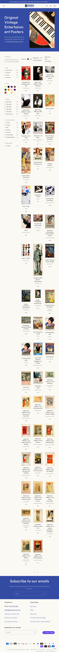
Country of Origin (10, 120)
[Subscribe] (43, 594)
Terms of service (51, 649)
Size (7, 67)
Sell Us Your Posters (10, 617)
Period (7, 99)
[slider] (5, 59)
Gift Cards (33, 614)
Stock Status (9, 143)
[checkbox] (11, 70)
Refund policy (34, 649)
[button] (4, 6)
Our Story (33, 606)
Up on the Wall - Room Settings (40, 621)
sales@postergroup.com (14, 41)
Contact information (50, 651)
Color (7, 83)
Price (8, 57)
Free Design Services (10, 621)
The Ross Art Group (15, 649)
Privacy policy (42, 649)
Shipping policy (40, 651)
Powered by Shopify (24, 649)
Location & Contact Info (11, 614)
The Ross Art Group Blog (38, 617)
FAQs (31, 610)
